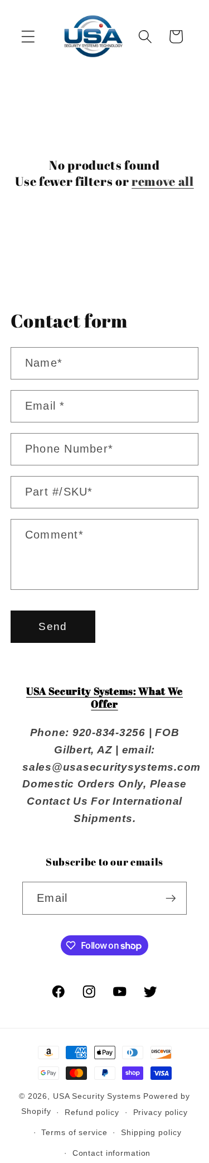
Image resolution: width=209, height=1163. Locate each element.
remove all (163, 181)
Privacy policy (160, 1112)
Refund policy (92, 1112)
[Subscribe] (170, 898)
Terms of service (74, 1132)
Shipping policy (151, 1132)
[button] (28, 36)
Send (52, 626)
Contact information (111, 1153)
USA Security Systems (97, 1096)
